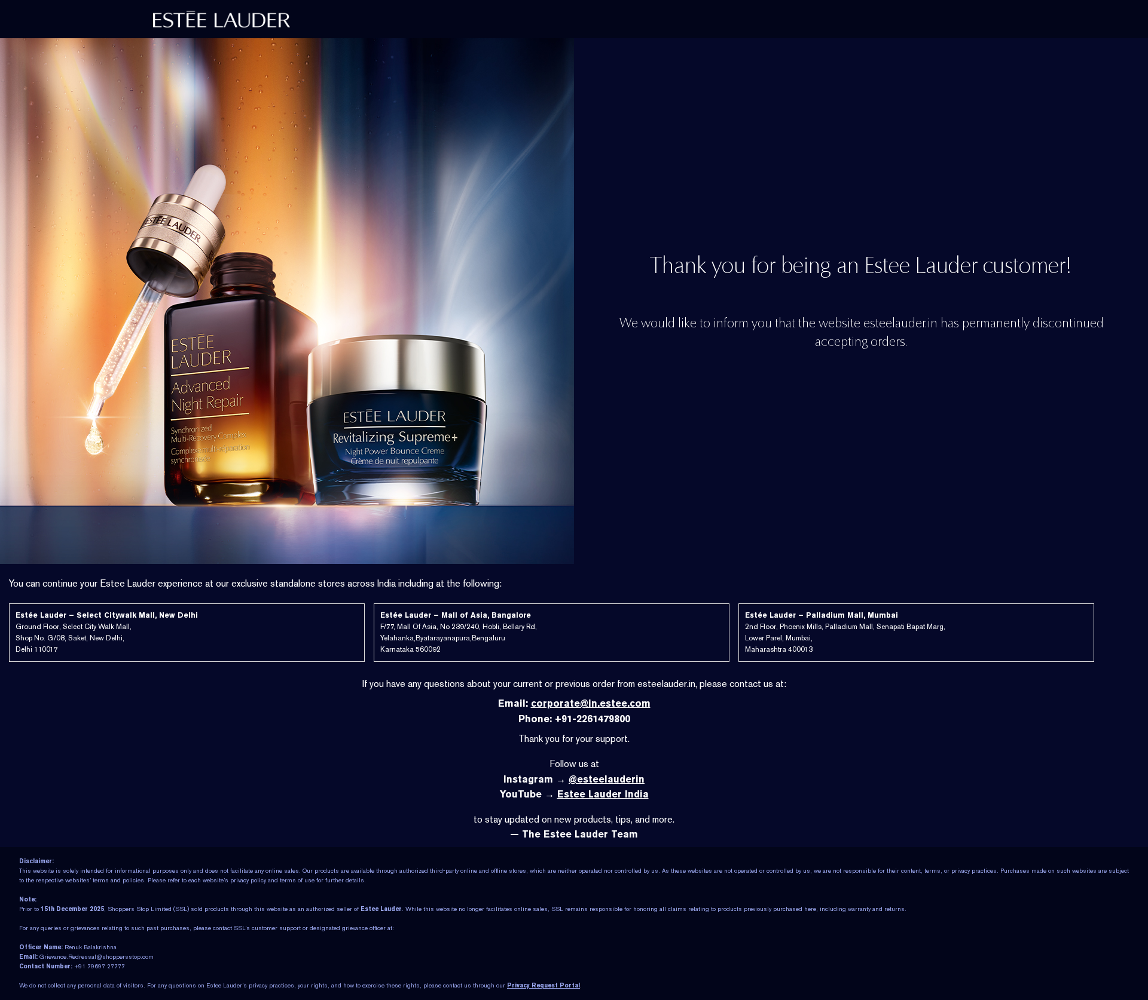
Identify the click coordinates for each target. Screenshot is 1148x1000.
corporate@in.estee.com (591, 703)
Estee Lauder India (603, 794)
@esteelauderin (607, 779)
